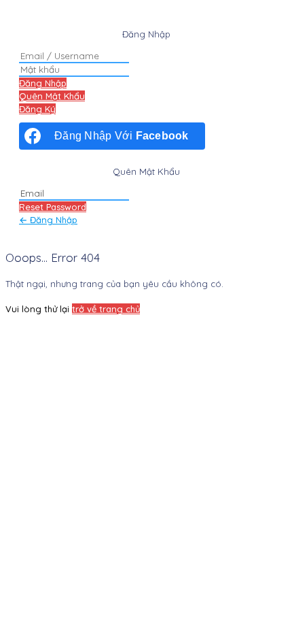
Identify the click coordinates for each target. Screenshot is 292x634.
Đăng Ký (37, 108)
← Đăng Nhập (48, 219)
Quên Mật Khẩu (52, 95)
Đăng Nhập (43, 83)
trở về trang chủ (106, 308)
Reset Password (52, 206)
